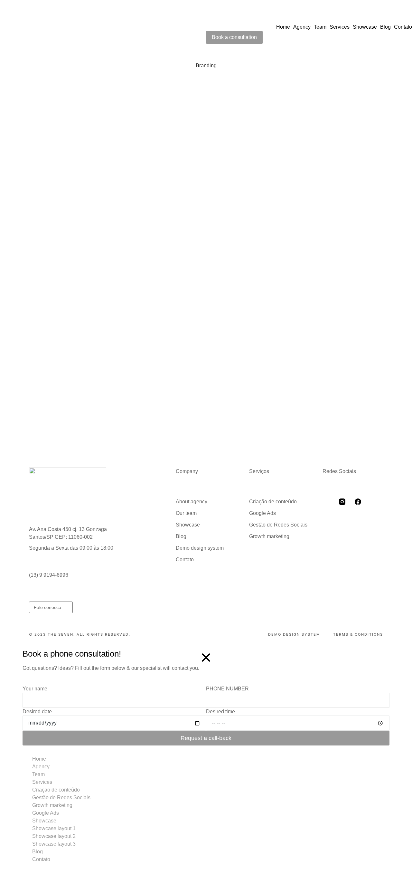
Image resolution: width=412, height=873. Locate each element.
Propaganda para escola (244, 172)
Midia (62, 183)
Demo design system (294, 634)
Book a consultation (234, 37)
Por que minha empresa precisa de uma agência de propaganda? (107, 330)
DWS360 (249, 183)
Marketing (274, 183)
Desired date (37, 711)
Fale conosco (47, 607)
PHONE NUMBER (227, 688)
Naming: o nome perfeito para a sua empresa (267, 330)
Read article (46, 252)
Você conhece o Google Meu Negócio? (77, 172)
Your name (35, 688)
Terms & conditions (358, 634)
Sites (110, 341)
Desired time (220, 711)
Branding (42, 183)
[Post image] (52, 148)
